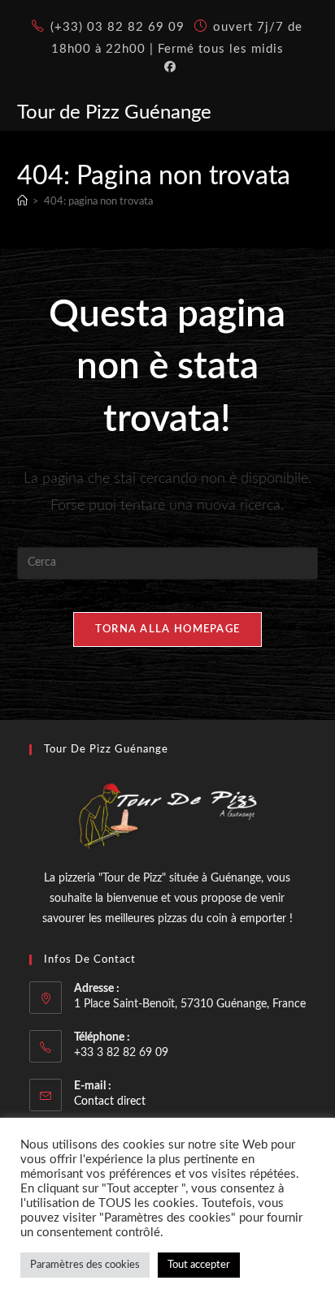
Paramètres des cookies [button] (85, 1265)
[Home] (22, 201)
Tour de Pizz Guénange (114, 113)
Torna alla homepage (168, 629)
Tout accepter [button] (199, 1265)
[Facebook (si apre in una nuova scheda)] (167, 67)
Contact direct (110, 1101)
